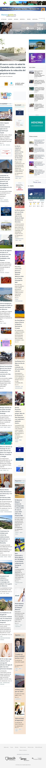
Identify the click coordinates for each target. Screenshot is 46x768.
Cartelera (35, 19)
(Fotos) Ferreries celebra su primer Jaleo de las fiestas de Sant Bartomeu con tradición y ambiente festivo (19, 415)
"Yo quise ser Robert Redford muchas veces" (19, 656)
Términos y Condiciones (23, 750)
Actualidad (3, 19)
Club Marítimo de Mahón (18, 582)
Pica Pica (16, 299)
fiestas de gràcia (17, 386)
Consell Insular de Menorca (4, 201)
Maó (22, 386)
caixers (20, 178)
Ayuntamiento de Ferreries (19, 176)
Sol (7, 470)
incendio (5, 427)
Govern (1, 427)
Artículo (16, 668)
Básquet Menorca (17, 626)
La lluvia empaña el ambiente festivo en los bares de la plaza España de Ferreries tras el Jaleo (39, 150)
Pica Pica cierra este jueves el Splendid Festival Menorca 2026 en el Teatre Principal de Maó (19, 274)
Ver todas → (9, 103)
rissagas (4, 323)
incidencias (2, 639)
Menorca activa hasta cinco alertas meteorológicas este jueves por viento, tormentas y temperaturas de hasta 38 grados (39, 73)
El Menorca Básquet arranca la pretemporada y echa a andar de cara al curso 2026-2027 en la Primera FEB (19, 507)
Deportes (22, 19)
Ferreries (1, 511)
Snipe (16, 584)
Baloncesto (17, 532)
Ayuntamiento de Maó (6, 682)
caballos (16, 178)
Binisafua (1, 556)
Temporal (9, 556)
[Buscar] (44, 19)
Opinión (29, 19)
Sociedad (16, 19)
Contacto (11, 747)
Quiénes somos (6, 747)
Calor (4, 593)
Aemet (1, 323)
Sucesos (10, 19)
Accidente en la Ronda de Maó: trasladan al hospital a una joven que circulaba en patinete (39, 89)
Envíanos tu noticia (23, 747)
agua (1, 682)
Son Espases (7, 272)
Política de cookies (31, 747)
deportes (21, 532)
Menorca (9, 427)
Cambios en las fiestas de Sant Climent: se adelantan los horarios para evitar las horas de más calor (39, 82)
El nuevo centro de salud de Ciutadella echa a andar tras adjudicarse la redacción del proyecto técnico (39, 142)
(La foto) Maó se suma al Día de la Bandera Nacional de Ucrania (19, 324)
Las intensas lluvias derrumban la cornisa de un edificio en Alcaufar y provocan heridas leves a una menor (39, 106)
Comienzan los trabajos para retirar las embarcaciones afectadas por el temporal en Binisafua (5, 537)
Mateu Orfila (2, 272)
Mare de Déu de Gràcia (18, 388)
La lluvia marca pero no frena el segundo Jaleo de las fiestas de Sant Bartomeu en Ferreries (19, 216)
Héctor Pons (2, 684)
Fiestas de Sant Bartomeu (8, 511)
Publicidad (16, 747)
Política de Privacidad (38, 747)
